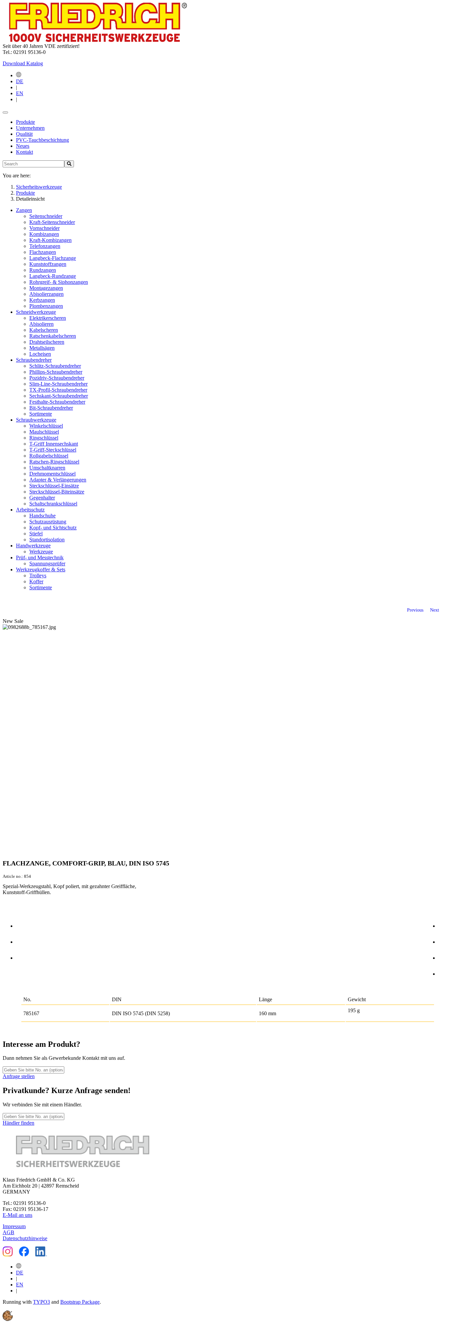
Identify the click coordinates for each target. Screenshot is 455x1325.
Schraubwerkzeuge (36, 420)
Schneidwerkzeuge (36, 312)
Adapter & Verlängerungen (57, 479)
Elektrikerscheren (47, 318)
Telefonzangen (44, 246)
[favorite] (23, 957)
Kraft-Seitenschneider (52, 222)
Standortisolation (47, 539)
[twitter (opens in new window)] (445, 941)
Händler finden (18, 1123)
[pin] (23, 925)
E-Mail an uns (17, 1215)
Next (434, 610)
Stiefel (36, 533)
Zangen (24, 210)
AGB (8, 1232)
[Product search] (69, 163)
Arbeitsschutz (30, 509)
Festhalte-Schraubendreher (57, 402)
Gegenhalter (42, 497)
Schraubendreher (34, 360)
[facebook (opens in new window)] (445, 925)
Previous (415, 610)
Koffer (36, 581)
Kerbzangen (42, 300)
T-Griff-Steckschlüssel (52, 450)
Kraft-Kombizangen (50, 240)
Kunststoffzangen (47, 264)
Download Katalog (23, 63)
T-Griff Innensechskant (53, 444)
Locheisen (40, 354)
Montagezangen (46, 288)
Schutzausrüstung (47, 521)
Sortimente (40, 414)
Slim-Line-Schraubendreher (58, 384)
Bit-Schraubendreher (51, 408)
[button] (8, 1319)
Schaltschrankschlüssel (53, 503)
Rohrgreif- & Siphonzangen (58, 282)
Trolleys (37, 575)
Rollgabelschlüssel (48, 456)
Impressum (14, 1226)
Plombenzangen (46, 306)
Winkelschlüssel (46, 426)
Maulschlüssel (44, 432)
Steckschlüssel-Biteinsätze (56, 491)
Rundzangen (42, 270)
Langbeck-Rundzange (52, 276)
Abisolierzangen (46, 294)
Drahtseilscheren (46, 342)
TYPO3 (41, 1302)
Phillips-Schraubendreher (55, 372)
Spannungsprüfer (47, 563)
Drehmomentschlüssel (52, 473)
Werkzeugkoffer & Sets (40, 569)
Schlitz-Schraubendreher (55, 366)
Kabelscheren (43, 330)
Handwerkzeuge (33, 545)
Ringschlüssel (43, 438)
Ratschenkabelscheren (52, 336)
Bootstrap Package (80, 1302)
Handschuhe (42, 515)
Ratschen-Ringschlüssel (54, 462)
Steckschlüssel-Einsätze (54, 485)
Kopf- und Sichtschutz (53, 527)
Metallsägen (42, 348)
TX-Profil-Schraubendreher (58, 390)
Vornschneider (44, 228)
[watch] (23, 941)
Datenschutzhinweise (25, 1238)
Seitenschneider (45, 216)
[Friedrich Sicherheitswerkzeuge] (95, 40)
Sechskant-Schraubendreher (58, 396)
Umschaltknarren (47, 468)
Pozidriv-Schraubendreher (56, 378)
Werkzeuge (41, 551)
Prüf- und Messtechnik (40, 557)
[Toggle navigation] (5, 112)
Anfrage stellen (19, 1076)
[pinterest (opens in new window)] (445, 957)
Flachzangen (42, 252)
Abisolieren (41, 324)
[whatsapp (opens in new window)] (445, 973)
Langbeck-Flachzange (52, 258)
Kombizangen (44, 234)
